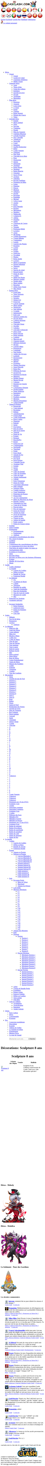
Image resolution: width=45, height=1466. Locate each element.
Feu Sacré (16, 458)
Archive (12, 623)
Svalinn (15, 251)
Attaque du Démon (24, 886)
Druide (15, 130)
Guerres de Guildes (19, 570)
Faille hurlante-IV (23, 876)
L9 (18, 906)
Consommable (14, 1016)
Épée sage (16, 315)
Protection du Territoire (16, 598)
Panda (15, 109)
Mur (14, 596)
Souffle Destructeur (19, 147)
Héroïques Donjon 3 (28, 959)
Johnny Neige (13, 722)
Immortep (16, 145)
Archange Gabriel (15, 1386)
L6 (18, 901)
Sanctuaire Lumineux (16, 809)
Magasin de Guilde (19, 595)
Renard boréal (18, 272)
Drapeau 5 (12, 688)
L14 (19, 916)
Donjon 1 (25, 938)
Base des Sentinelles (20, 591)
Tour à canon (13, 647)
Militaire (12, 617)
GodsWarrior (13, 1398)
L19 (19, 925)
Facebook (9, 19)
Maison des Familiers (16, 664)
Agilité (15, 470)
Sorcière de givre (19, 93)
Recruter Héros (14, 555)
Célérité (16, 479)
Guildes (11, 841)
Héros (7, 72)
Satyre (15, 268)
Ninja (15, 124)
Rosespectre (17, 348)
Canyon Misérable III (25, 860)
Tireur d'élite (17, 87)
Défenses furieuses (19, 343)
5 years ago (16, 1305)
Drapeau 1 (12, 680)
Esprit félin (17, 292)
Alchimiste (17, 96)
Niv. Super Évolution (16, 539)
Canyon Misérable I (24, 856)
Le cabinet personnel (10, 23)
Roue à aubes (17, 419)
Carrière (12, 671)
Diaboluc (16, 186)
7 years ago (16, 1406)
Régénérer (16, 457)
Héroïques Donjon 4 (28, 960)
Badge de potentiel (15, 826)
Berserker (16, 285)
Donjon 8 (25, 951)
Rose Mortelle (18, 206)
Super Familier (14, 527)
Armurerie (12, 669)
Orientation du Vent (19, 503)
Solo (10, 878)
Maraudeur (17, 98)
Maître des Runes (19, 277)
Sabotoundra (17, 313)
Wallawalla (17, 214)
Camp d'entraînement (16, 660)
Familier (12, 526)
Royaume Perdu (18, 880)
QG (14, 580)
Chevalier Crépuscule (20, 330)
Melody (16, 361)
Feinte (15, 451)
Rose (11, 699)
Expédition (17, 990)
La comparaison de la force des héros (21, 546)
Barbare (16, 386)
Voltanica (16, 192)
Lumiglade (17, 350)
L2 (18, 893)
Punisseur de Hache (19, 374)
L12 (19, 912)
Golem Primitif (18, 402)
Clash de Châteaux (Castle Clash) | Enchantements (19, 1350)
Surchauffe (17, 447)
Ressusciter (17, 406)
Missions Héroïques (19, 889)
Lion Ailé (16, 613)
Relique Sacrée (14, 651)
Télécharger (32, 19)
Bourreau (16, 102)
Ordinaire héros (14, 83)
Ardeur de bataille (19, 520)
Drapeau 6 (12, 690)
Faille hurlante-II (23, 873)
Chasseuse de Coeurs (20, 223)
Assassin (16, 104)
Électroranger (17, 358)
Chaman (16, 111)
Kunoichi (16, 296)
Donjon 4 (25, 944)
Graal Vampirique (19, 492)
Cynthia (16, 276)
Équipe (11, 850)
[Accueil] (18, 6)
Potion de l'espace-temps (21, 524)
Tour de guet (13, 641)
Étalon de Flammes (19, 610)
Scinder (15, 466)
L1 (18, 891)
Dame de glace (18, 274)
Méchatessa (17, 210)
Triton (15, 117)
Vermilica (16, 395)
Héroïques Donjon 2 (28, 957)
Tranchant (16, 449)
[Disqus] (22, 1100)
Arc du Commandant (20, 498)
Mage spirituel (18, 122)
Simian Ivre (17, 300)
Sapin (11, 718)
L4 (18, 897)
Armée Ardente (18, 1009)
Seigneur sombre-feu (20, 317)
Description (13, 1024)
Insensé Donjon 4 (27, 977)
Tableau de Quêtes (15, 1028)
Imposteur (16, 1007)
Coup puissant (18, 408)
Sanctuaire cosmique (16, 807)
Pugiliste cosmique (19, 397)
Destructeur (17, 160)
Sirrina (15, 225)
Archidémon (17, 1003)
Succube (16, 126)
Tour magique (13, 645)
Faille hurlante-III (23, 875)
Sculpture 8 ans (14, 824)
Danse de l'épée (18, 483)
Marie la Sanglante (19, 262)
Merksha (16, 399)
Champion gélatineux (20, 80)
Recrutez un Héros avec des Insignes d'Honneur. (25, 557)
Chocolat (12, 725)
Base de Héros (14, 658)
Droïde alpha (17, 281)
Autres (7, 615)
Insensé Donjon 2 (27, 973)
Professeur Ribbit (19, 229)
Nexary (11, 1353)
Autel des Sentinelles (20, 589)
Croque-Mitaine (18, 238)
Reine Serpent (18, 113)
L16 (19, 919)
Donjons (16, 934)
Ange (15, 85)
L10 (19, 908)
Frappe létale (17, 415)
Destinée (12, 542)
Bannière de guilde (19, 587)
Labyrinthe (17, 888)
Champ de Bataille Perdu (21, 988)
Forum (3, 19)
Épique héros (13, 290)
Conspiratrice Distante (20, 387)
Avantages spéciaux (15, 600)
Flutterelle (16, 322)
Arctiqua (16, 177)
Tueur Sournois (18, 294)
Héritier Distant (18, 378)
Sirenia (15, 162)
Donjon (20, 936)
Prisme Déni (17, 496)
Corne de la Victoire (20, 505)
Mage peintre (17, 305)
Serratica (16, 298)
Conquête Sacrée (19, 462)
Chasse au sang (18, 518)
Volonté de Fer (18, 455)
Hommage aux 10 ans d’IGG (18, 802)
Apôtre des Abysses (19, 354)
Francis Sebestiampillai (17, 1330)
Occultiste (16, 255)
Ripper (15, 249)
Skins (11, 554)
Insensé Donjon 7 (27, 983)
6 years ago (38, 1350)
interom (11, 1301)
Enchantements (18, 531)
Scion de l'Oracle (19, 511)
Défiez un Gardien (19, 996)
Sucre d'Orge (17, 175)
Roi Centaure (13, 712)
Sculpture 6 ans (14, 811)
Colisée (15, 583)
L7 (18, 903)
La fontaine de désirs (16, 1029)
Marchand (21, 884)
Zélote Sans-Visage (19, 287)
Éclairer (16, 436)
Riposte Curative (18, 501)
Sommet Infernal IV (24, 869)
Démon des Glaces (19, 115)
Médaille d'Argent (15, 819)
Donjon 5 (25, 945)
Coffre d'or (12, 638)
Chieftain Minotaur (19, 134)
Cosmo (15, 248)
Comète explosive (19, 490)
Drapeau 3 (12, 684)
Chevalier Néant (18, 324)
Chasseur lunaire (18, 341)
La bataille (12, 569)
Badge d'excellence (15, 828)
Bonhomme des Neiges (17, 707)
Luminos (16, 337)
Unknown (12, 776)
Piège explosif (14, 654)
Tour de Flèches (14, 643)
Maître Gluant (18, 81)
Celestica (16, 328)
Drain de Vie (17, 434)
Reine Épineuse (18, 606)
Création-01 (17, 216)
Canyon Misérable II (24, 858)
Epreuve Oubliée (19, 994)
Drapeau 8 (12, 694)
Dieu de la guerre (19, 430)
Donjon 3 (25, 942)
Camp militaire (14, 632)
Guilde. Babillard (15, 567)
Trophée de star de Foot (17, 679)
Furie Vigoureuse (19, 481)
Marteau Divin (14, 1033)
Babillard (24, 19)
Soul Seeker (17, 352)
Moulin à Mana (14, 636)
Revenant (16, 195)
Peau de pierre (18, 429)
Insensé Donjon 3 (27, 975)
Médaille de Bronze (15, 820)
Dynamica (16, 363)
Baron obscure (18, 333)
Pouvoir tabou (18, 507)
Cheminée (12, 720)
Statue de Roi (13, 837)
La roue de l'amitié (15, 1035)
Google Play (17, 19)
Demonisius (13, 1308)
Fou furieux (17, 427)
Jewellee (16, 326)
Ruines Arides (18, 992)
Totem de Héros (14, 662)
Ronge (15, 442)
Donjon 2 (25, 940)
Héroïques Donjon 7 (28, 966)
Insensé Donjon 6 (27, 981)
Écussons (12, 1018)
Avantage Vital (18, 464)
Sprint (15, 425)
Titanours (16, 266)
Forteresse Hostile (19, 576)
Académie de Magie (20, 582)
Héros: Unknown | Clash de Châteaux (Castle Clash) (19, 1383)
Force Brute (17, 453)
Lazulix (15, 242)
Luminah (16, 356)
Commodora (17, 240)
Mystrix (16, 345)
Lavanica (16, 231)
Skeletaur (16, 169)
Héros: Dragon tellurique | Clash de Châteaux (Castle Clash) (22, 1337)
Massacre (16, 376)
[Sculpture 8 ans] (5, 1070)
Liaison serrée (18, 516)
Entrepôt (12, 667)
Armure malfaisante (19, 477)
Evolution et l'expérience (17, 552)
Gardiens (12, 541)
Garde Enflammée (19, 417)
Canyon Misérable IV (25, 861)
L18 (19, 923)
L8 (18, 904)
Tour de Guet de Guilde (21, 593)
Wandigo (16, 220)
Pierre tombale (14, 714)
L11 (19, 910)
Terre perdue (17, 998)
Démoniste (17, 164)
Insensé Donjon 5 (27, 979)
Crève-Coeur (17, 201)
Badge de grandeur (15, 832)
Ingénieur (16, 91)
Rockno (16, 208)
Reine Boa (16, 369)
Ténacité (16, 432)
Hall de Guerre (14, 649)
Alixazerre (12, 1431)
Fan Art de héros (14, 619)
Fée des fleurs (17, 318)
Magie (11, 563)
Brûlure (15, 412)
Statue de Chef (14, 834)
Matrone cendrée (18, 279)
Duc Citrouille (18, 137)
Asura (15, 233)
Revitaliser (16, 410)
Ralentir (16, 423)
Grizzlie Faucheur (19, 136)
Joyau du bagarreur (19, 514)
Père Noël (16, 154)
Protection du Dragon (20, 494)
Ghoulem (16, 173)
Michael (16, 199)
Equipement (13, 529)
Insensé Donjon (23, 970)
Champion (16, 128)
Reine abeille (17, 259)
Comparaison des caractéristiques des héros (23, 544)
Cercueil (12, 716)
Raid (15, 932)
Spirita (15, 221)
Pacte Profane (17, 460)
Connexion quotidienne (17, 1022)
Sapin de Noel (14, 705)
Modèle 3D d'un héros (16, 561)
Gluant (11, 74)
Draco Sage (17, 331)
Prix (6, 1020)
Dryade (15, 94)
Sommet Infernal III (24, 867)
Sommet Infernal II (24, 865)
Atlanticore (17, 139)
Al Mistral (12, 1342)
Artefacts (16, 624)
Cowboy (16, 261)
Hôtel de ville (13, 628)
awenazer (12, 1423)
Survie (15, 468)
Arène (15, 987)
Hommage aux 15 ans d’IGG (18, 822)
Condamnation (18, 445)
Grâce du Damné (19, 471)
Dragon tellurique (19, 264)
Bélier (15, 149)
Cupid (15, 143)
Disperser (16, 421)
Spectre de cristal (19, 270)
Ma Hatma (16, 234)
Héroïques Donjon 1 (28, 955)
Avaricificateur (18, 1005)
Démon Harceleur (19, 365)
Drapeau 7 (12, 692)
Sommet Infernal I (24, 863)
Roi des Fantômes (19, 180)
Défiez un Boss (18, 572)
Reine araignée (18, 335)
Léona (15, 184)
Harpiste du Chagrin (20, 384)
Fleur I (11, 695)
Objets (7, 1011)
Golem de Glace (18, 608)
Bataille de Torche (19, 574)
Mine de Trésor (23, 882)
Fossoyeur (16, 302)
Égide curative (18, 522)
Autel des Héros (14, 630)
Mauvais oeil (17, 339)
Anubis (15, 203)
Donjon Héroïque (23, 953)
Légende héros (14, 119)
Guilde (7, 565)
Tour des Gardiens (15, 673)
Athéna (15, 218)
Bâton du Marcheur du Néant (23, 499)
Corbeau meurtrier (19, 320)
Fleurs (11, 703)
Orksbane (16, 152)
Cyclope (16, 108)
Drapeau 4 (12, 686)
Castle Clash (8, 1305)
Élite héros (12, 100)
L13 (19, 914)
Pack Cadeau (13, 1013)
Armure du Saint (18, 513)
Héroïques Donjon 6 (28, 964)
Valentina (16, 178)
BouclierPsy (17, 440)
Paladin (15, 121)
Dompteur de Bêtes (19, 182)
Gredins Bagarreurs (19, 236)
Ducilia (15, 193)
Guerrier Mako (18, 346)
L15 (19, 917)
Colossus (16, 382)
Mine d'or (12, 634)
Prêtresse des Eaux (19, 371)
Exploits (12, 1026)
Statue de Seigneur (15, 835)
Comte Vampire (18, 150)
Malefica (16, 359)
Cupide (11, 723)
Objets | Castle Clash (11, 1428)
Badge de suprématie (16, 830)
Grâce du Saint (18, 475)
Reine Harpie (17, 167)
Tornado (16, 227)
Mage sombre (17, 283)
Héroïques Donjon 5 (28, 962)
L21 (19, 929)
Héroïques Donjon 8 (28, 968)
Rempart (16, 438)
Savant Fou (17, 373)
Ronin (15, 205)
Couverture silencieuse (20, 485)
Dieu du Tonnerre (19, 132)
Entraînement (13, 1031)
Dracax (15, 188)
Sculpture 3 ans (14, 804)
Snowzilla (16, 141)
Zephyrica (16, 253)
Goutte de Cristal (19, 78)
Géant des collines (19, 89)
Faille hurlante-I (23, 871)
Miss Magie (17, 289)
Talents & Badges (15, 404)
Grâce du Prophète (19, 473)
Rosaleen (16, 246)
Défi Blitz (16, 1000)
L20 (19, 927)
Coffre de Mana (14, 639)
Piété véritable (18, 486)
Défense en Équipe (19, 854)
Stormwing (17, 307)
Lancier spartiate (18, 304)
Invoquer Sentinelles (16, 604)
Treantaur (16, 165)
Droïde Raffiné (18, 389)
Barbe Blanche (18, 171)
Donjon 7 (25, 949)
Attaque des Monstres (20, 931)
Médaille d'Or (13, 817)
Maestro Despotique (20, 401)
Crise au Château (15, 1001)
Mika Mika (13, 1318)
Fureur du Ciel (18, 443)
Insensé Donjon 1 (27, 972)
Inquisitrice (17, 393)
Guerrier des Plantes (20, 244)
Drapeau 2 (12, 682)
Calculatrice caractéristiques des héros (21, 537)
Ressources (13, 621)
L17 (19, 921)
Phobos (15, 257)
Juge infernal (17, 309)
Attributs (16, 535)
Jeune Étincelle (18, 367)
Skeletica (16, 212)
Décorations (9, 675)
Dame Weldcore (18, 391)
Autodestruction (18, 414)
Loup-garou (17, 106)
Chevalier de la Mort (20, 156)
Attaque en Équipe (19, 852)
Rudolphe (16, 197)
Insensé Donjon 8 (27, 985)
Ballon (11, 701)
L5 (18, 899)
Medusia (16, 190)
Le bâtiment (13, 578)
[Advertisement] (22, 47)
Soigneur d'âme (18, 488)
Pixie (15, 158)
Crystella (16, 311)
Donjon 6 (25, 947)
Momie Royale (18, 380)
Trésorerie (16, 585)
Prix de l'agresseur (19, 509)
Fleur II (11, 697)
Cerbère (16, 611)
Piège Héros (13, 656)
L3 (18, 895)
